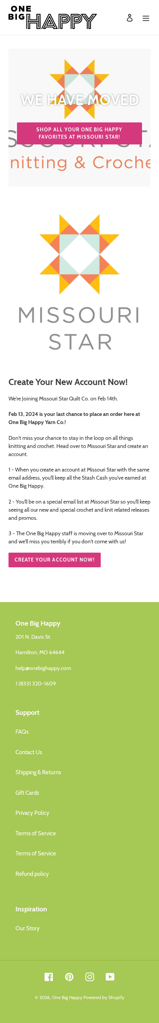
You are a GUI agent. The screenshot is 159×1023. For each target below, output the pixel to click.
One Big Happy (67, 997)
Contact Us (28, 752)
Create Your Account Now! (55, 559)
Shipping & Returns (38, 772)
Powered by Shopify (103, 997)
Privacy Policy (32, 812)
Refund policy (32, 873)
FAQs (22, 731)
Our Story (27, 928)
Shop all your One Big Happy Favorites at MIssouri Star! (79, 133)
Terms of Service (35, 833)
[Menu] (146, 17)
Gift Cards (27, 792)
